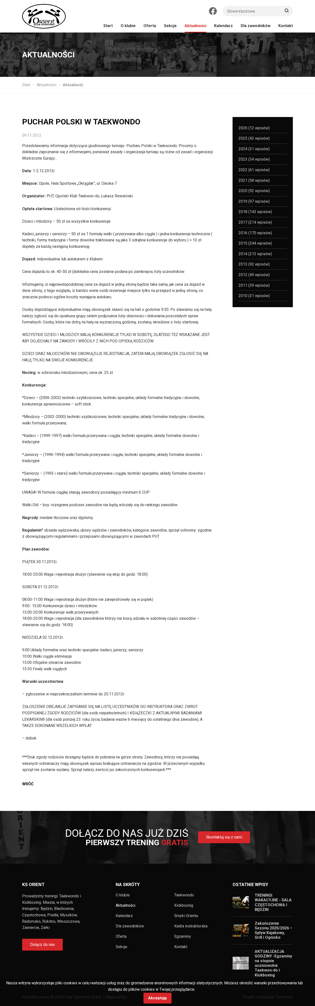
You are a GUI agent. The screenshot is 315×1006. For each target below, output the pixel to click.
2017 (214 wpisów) (255, 222)
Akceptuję (157, 998)
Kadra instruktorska (190, 926)
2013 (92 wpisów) (254, 264)
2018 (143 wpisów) (255, 211)
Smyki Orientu (186, 916)
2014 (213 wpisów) (255, 254)
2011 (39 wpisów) (254, 285)
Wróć (27, 784)
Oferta (121, 936)
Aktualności (125, 905)
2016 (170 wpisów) (255, 233)
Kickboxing (183, 905)
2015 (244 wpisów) (255, 243)
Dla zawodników (130, 926)
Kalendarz (124, 916)
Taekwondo (184, 895)
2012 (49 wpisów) (254, 274)
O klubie (123, 895)
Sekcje (121, 947)
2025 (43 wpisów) (254, 138)
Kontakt (180, 947)
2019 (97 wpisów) (254, 201)
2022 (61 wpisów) (254, 170)
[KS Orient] (44, 16)
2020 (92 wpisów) (254, 190)
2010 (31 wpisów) (254, 295)
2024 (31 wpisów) (254, 149)
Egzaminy (182, 936)
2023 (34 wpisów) (254, 159)
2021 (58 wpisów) (254, 180)
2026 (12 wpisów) (254, 128)
